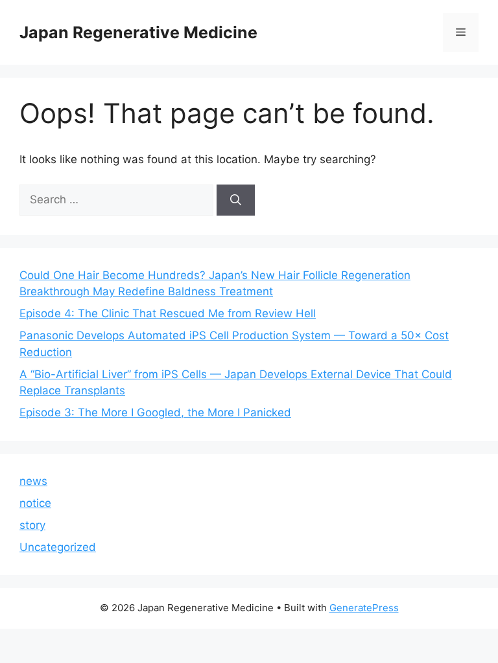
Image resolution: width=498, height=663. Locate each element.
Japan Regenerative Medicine (138, 32)
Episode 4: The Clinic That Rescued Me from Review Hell (167, 313)
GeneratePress (364, 607)
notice (35, 503)
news (33, 481)
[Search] (236, 200)
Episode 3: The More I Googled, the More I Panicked (155, 412)
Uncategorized (57, 547)
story (32, 525)
